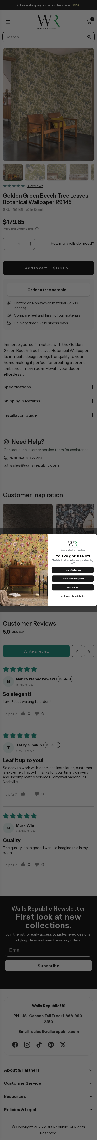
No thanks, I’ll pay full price (72, 596)
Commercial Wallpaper (73, 578)
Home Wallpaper (73, 570)
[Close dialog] (94, 537)
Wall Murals (72, 587)
